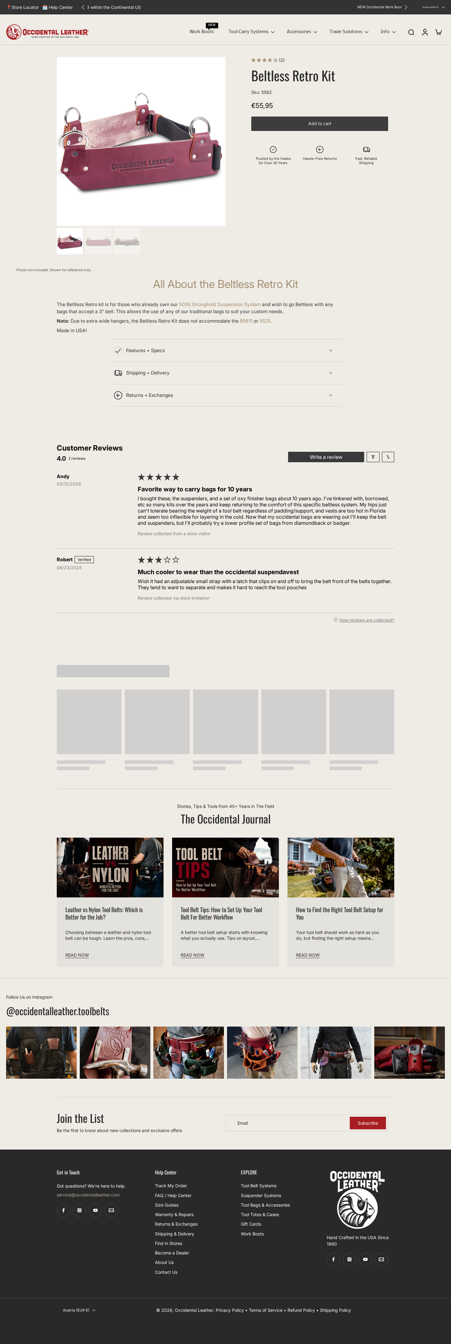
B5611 (246, 321)
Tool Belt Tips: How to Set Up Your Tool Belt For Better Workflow (221, 913)
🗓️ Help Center (57, 7)
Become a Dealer (172, 1252)
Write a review (326, 457)
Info (385, 31)
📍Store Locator (22, 7)
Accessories (299, 31)
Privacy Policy (230, 1310)
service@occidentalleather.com (88, 1194)
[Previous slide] (83, 7)
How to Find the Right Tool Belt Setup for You (339, 913)
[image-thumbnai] (70, 241)
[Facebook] (63, 1210)
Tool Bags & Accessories (265, 1205)
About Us (164, 1262)
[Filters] (373, 457)
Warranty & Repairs (174, 1214)
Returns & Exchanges (176, 1224)
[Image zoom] (141, 141)
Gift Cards (251, 1224)
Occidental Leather (194, 1310)
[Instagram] (79, 1210)
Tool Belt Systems (258, 1185)
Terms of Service (266, 1310)
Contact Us (166, 1272)
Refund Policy (301, 1310)
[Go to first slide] (405, 7)
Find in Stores (168, 1243)
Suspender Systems (261, 1195)
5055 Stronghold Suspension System (220, 304)
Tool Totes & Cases (260, 1214)
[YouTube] (95, 1210)
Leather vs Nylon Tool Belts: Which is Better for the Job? (104, 913)
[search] (411, 32)
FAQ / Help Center (173, 1195)
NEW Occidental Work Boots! (231, 7)
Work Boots (202, 31)
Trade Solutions (346, 31)
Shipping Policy (335, 1310)
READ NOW (77, 955)
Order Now (270, 7)
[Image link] (41, 1053)
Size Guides (167, 1205)
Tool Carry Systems (248, 31)
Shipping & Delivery (174, 1233)
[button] (265, 60)
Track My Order (171, 1185)
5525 (265, 321)
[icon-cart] (438, 32)
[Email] (111, 1210)
